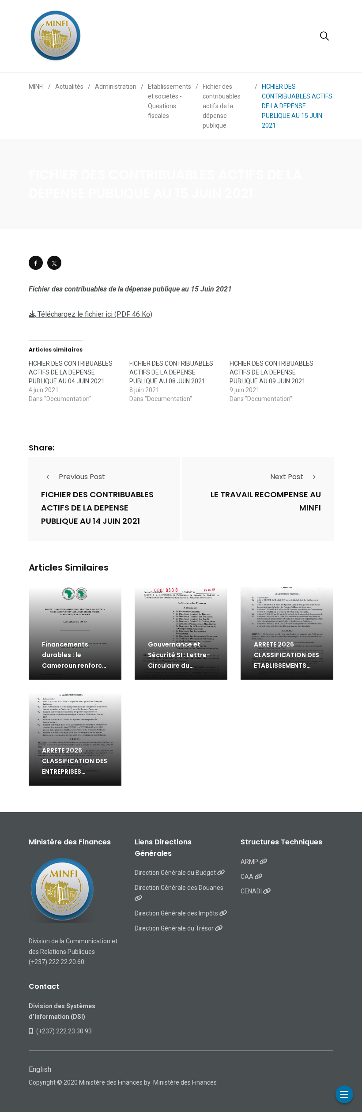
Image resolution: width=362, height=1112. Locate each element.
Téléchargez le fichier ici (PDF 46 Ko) (94, 314)
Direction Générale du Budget (176, 872)
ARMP (250, 861)
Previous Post (82, 477)
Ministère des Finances (185, 1082)
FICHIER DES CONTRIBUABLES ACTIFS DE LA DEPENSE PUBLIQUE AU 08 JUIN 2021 (171, 372)
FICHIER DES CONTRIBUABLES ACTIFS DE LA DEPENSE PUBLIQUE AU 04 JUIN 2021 (71, 372)
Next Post (286, 477)
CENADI (252, 891)
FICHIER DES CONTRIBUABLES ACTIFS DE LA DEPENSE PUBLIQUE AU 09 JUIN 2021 (271, 372)
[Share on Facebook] (36, 263)
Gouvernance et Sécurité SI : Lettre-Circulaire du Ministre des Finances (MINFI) (179, 665)
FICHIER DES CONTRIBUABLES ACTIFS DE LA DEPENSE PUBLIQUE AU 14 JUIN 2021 (97, 507)
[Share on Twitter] (54, 263)
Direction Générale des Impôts (177, 913)
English (40, 1069)
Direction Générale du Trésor (175, 928)
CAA (248, 876)
